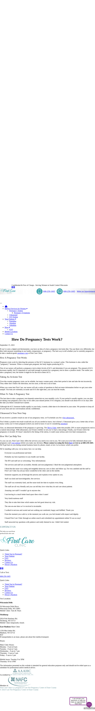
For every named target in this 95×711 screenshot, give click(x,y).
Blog (7, 327)
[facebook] (12, 287)
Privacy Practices (11, 564)
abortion (64, 424)
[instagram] (14, 287)
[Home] (6, 307)
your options (15, 443)
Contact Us (9, 334)
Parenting (12, 321)
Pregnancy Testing (16, 311)
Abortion (12, 323)
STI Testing (13, 317)
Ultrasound (13, 315)
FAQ (11, 329)
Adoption (12, 325)
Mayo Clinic (52, 428)
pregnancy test (22, 353)
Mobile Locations (11, 332)
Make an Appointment (86, 291)
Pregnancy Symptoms (22, 313)
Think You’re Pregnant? (13, 554)
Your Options (10, 319)
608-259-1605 (49, 291)
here (71, 443)
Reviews (8, 560)
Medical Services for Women (15, 309)
